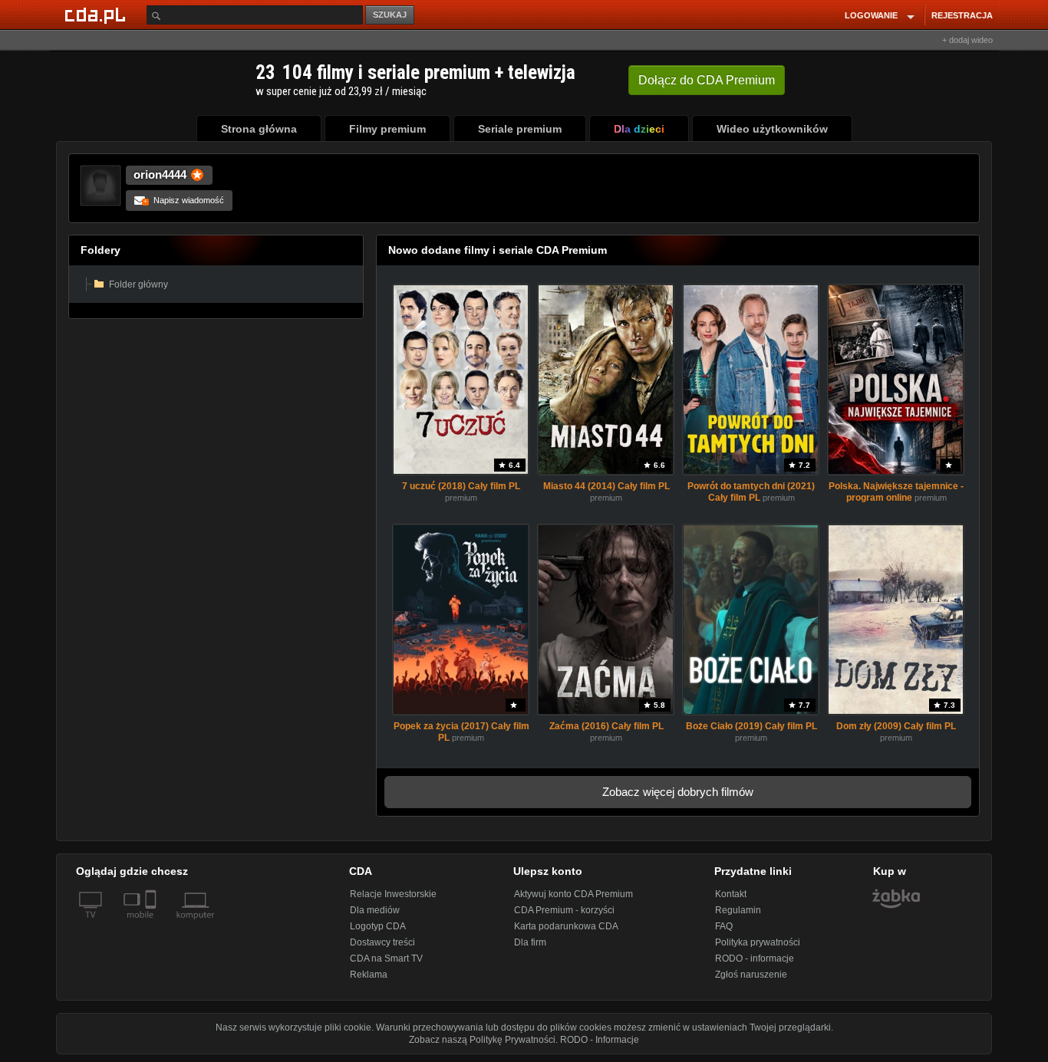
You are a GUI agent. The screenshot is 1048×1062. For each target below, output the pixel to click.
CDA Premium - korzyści (564, 910)
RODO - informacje (754, 958)
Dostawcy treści (382, 942)
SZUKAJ (390, 14)
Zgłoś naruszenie (751, 974)
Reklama (368, 974)
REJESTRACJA (962, 15)
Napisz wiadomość (183, 200)
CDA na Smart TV (386, 958)
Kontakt (730, 894)
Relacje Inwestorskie (393, 894)
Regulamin (738, 910)
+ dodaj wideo (967, 39)
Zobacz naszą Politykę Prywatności (482, 1039)
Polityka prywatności (757, 942)
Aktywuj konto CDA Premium (573, 894)
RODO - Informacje (599, 1039)
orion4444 (159, 174)
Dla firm (530, 942)
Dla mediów (375, 910)
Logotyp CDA (378, 926)
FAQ (724, 926)
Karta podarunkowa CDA (566, 926)
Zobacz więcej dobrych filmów (677, 791)
